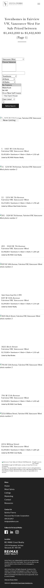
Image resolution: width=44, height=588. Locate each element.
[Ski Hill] (11, 90)
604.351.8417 (9, 519)
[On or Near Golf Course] (11, 93)
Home (7, 486)
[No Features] (11, 85)
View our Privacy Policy (11, 580)
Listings (7, 492)
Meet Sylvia (9, 489)
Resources (8, 503)
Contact (7, 499)
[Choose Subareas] (9, 62)
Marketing (8, 496)
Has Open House (11, 95)
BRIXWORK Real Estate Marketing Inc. (22, 583)
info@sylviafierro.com (11, 521)
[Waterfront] (11, 87)
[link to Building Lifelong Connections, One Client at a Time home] (13, 3)
